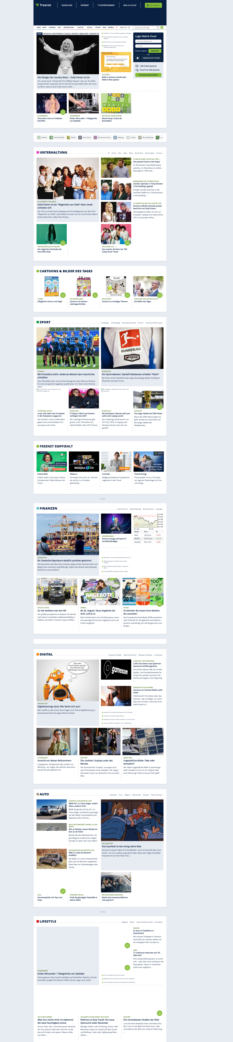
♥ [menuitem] (116, 27)
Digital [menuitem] (89, 27)
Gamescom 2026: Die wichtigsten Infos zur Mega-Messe (117, 723)
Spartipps (159, 509)
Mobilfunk (67, 5)
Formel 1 (141, 322)
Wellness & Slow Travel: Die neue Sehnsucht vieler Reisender (119, 979)
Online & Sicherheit (129, 655)
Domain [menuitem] (111, 27)
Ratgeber (125, 922)
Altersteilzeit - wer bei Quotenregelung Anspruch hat (117, 557)
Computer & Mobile (114, 655)
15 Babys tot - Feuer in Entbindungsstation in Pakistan (117, 33)
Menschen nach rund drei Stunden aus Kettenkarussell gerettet (114, 46)
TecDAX (137, 542)
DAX (136, 535)
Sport (45, 322)
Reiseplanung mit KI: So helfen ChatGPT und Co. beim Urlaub (119, 719)
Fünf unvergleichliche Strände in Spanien (114, 975)
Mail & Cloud (129, 5)
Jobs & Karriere (123, 509)
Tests (121, 794)
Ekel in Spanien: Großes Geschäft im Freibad (115, 42)
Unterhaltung (53, 152)
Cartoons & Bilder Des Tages (66, 271)
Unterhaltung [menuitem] (68, 27)
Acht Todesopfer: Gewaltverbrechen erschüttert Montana (116, 37)
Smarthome (158, 655)
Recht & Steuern (148, 509)
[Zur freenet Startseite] (44, 5)
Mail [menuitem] (104, 27)
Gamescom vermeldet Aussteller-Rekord (114, 716)
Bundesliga (105, 322)
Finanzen (48, 508)
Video (125, 153)
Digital (46, 654)
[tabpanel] (68, 60)
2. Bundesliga (115, 322)
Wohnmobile (136, 794)
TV (109, 153)
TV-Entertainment (106, 5)
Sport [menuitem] (44, 27)
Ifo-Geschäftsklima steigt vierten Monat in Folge (116, 571)
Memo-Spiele (149, 153)
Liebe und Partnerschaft (145, 922)
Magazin (127, 794)
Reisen (132, 922)
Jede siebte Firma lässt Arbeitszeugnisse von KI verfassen (118, 712)
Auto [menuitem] (59, 27)
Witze (131, 153)
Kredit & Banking (135, 509)
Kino (119, 153)
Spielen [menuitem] (97, 27)
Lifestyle (48, 921)
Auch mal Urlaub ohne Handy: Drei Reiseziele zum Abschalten (119, 982)
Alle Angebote (155, 5)
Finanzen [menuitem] (52, 27)
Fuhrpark (146, 794)
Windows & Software (145, 655)
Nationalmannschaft (129, 322)
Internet (85, 5)
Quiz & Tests (139, 153)
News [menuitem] (39, 27)
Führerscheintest (156, 794)
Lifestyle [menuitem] (80, 27)
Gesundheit (158, 922)
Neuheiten (113, 794)
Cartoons (159, 153)
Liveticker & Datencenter (154, 322)
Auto (44, 794)
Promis (114, 153)
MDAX (137, 538)
